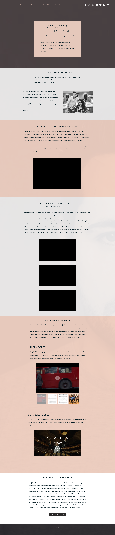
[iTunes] (89, 5)
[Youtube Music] (104, 5)
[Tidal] (97, 5)
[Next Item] (76, 378)
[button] (30, 5)
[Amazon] (93, 5)
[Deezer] (100, 5)
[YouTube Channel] (108, 5)
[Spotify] (85, 5)
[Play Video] (57, 448)
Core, (58, 331)
